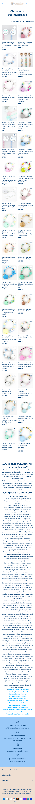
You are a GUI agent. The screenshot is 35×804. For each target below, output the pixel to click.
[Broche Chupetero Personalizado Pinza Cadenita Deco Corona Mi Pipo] (9, 32)
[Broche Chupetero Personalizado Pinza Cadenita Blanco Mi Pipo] (9, 194)
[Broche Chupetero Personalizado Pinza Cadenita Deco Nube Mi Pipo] (9, 140)
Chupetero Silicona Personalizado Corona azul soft (25, 418)
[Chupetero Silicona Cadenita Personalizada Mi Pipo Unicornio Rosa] (9, 167)
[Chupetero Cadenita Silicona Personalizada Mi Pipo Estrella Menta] (25, 272)
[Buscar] (27, 3)
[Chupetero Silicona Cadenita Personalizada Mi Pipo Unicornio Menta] (9, 220)
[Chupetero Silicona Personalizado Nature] (25, 299)
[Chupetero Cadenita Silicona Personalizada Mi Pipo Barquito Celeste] (25, 140)
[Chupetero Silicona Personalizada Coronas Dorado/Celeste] (25, 434)
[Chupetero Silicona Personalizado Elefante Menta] (9, 434)
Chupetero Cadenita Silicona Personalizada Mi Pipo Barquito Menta (9, 311)
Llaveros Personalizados (17, 709)
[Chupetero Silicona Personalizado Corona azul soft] (25, 407)
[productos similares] (15, 27)
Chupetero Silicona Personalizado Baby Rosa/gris (8, 97)
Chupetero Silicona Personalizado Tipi (24, 258)
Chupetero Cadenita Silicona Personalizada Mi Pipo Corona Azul (9, 284)
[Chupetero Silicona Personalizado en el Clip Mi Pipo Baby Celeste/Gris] (9, 353)
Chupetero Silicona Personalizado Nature (25, 310)
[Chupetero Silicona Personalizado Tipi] (25, 247)
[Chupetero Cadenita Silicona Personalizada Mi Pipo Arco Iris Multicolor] (25, 86)
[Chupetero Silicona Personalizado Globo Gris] (25, 326)
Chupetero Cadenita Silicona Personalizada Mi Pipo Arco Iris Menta (25, 125)
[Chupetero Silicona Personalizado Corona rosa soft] (25, 194)
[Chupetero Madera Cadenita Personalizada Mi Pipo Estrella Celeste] (9, 407)
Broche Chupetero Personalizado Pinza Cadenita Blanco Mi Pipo (8, 206)
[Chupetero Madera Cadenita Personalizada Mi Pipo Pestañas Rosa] (25, 380)
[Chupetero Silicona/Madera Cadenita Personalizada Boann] (25, 59)
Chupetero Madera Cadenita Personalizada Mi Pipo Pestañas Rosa (25, 392)
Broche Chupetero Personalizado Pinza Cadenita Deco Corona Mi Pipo (9, 44)
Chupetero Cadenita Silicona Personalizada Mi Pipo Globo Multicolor (25, 179)
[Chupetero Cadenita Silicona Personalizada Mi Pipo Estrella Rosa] (25, 353)
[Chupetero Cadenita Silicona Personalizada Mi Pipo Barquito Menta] (9, 299)
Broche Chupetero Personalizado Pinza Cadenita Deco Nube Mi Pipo (8, 152)
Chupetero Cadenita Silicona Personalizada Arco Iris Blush (25, 43)
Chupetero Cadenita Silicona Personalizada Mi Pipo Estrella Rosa (25, 364)
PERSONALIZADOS (15, 689)
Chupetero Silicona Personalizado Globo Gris (25, 337)
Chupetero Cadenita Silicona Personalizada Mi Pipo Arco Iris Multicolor (25, 98)
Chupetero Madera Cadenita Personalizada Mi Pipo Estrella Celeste (9, 419)
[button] (3, 3)
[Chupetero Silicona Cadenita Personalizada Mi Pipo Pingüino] (9, 326)
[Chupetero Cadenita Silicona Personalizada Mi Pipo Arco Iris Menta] (25, 113)
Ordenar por (29, 21)
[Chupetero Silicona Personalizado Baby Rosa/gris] (9, 86)
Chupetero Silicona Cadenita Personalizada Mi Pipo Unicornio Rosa (9, 179)
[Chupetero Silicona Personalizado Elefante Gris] (9, 380)
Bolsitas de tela (20, 692)
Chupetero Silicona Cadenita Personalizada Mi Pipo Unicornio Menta (9, 232)
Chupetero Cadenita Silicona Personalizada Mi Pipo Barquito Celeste (25, 152)
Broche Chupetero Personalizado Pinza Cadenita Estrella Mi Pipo (9, 125)
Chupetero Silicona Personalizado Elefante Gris (8, 391)
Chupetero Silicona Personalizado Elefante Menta (8, 445)
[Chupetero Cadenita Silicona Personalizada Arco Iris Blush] (25, 32)
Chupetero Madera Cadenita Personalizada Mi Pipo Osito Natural (25, 232)
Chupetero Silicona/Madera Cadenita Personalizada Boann (25, 71)
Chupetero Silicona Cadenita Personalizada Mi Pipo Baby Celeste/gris (9, 71)
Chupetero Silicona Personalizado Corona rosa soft (25, 205)
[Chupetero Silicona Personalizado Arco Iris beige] (9, 247)
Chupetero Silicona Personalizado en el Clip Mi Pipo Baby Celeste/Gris (8, 365)
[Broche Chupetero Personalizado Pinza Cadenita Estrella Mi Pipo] (9, 113)
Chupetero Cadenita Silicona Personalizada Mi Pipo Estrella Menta (25, 284)
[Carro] (31, 3)
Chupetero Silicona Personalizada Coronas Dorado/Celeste (24, 446)
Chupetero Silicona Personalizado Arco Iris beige (8, 258)
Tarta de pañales (23, 714)
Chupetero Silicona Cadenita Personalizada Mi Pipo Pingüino (9, 338)
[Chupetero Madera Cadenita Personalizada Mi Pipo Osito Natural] (25, 220)
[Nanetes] (17, 3)
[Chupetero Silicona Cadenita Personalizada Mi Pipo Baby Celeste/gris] (9, 59)
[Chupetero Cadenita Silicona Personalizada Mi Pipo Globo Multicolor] (25, 167)
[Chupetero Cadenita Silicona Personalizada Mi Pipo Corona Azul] (9, 272)
